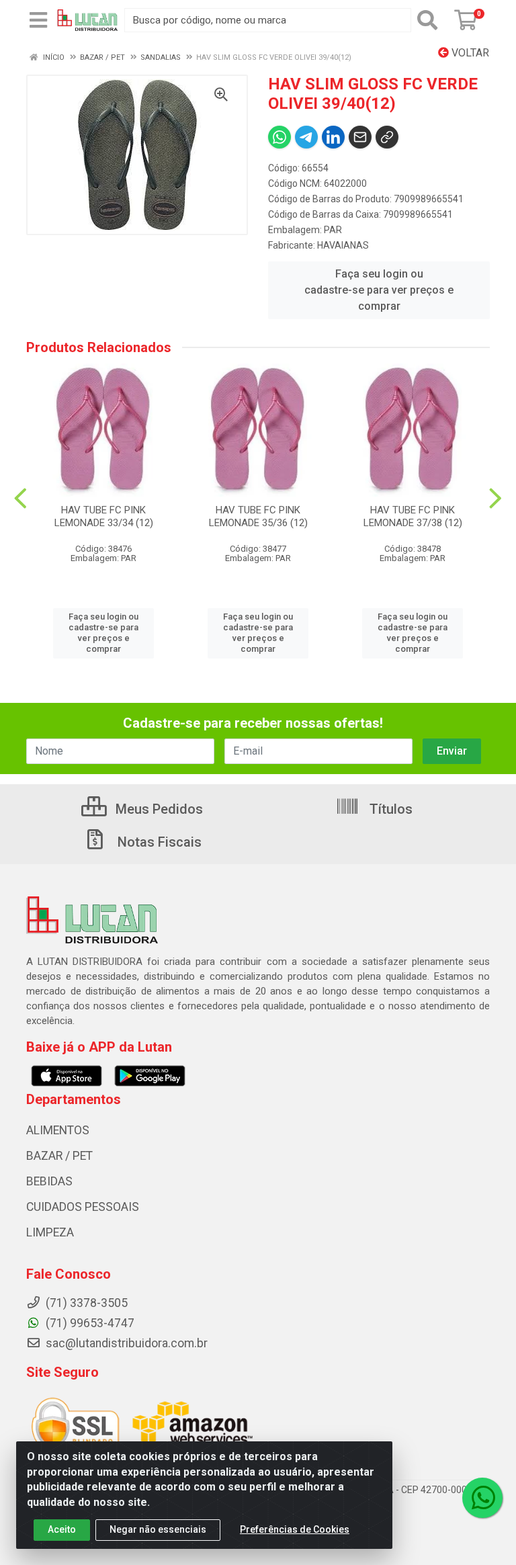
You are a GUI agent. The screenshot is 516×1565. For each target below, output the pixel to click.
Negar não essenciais (158, 1529)
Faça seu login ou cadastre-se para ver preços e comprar (379, 289)
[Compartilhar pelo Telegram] (306, 137)
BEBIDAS (49, 1181)
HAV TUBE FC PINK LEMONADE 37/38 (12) (412, 516)
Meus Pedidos (157, 809)
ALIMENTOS (57, 1130)
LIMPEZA (50, 1232)
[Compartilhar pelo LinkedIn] (333, 137)
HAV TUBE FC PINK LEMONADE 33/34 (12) (103, 516)
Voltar (469, 52)
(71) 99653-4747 (88, 1323)
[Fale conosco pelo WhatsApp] (482, 1498)
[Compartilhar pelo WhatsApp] (279, 137)
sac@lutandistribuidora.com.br (125, 1343)
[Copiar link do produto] (387, 137)
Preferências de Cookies (294, 1529)
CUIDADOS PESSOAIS (82, 1207)
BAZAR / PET (59, 1155)
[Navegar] (20, 498)
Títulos (389, 809)
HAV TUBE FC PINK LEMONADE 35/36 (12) (258, 516)
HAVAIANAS (343, 245)
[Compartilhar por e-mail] (360, 137)
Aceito (62, 1529)
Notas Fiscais (158, 842)
